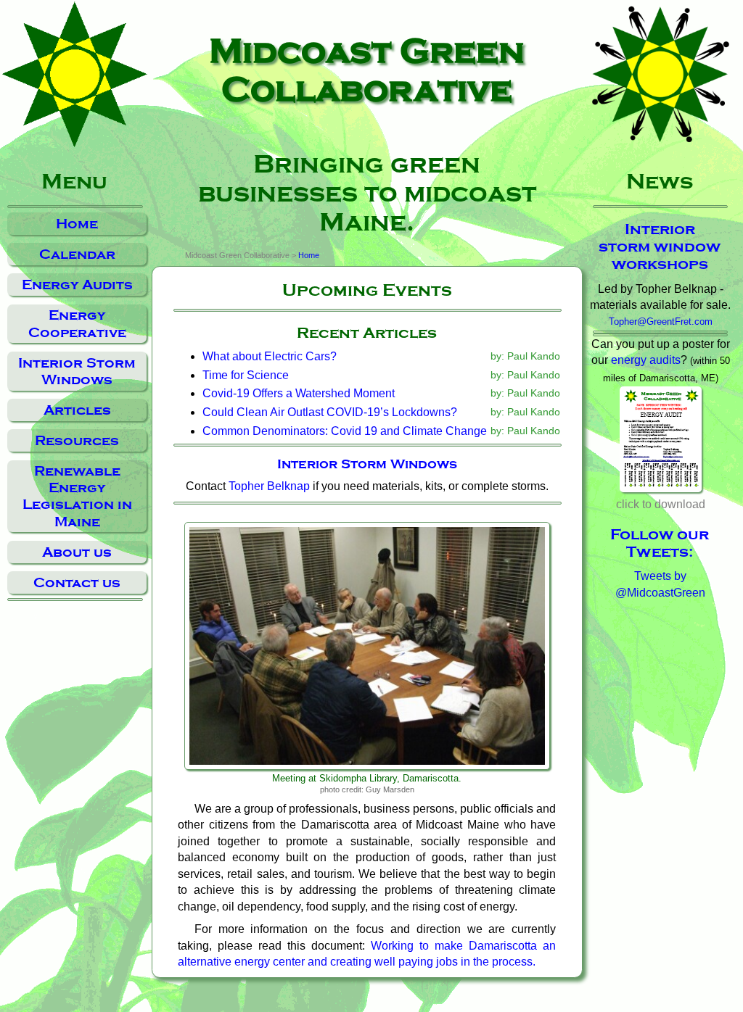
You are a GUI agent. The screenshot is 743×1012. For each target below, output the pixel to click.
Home (77, 223)
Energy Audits (77, 284)
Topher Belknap (269, 486)
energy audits (646, 360)
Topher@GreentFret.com (661, 321)
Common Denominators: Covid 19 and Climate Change (344, 431)
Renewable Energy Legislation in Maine (77, 495)
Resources (77, 440)
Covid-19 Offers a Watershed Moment (298, 393)
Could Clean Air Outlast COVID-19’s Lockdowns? (329, 412)
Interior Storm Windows (77, 371)
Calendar (77, 254)
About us (77, 552)
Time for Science (245, 375)
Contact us (76, 582)
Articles (77, 410)
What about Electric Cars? (269, 356)
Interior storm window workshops (660, 246)
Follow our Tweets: (659, 543)
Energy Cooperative (77, 323)
